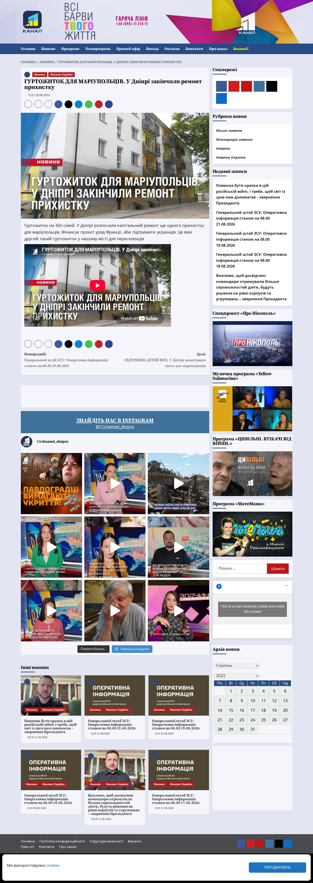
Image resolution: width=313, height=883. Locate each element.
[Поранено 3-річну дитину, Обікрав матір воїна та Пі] (51, 547)
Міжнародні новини (234, 139)
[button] (289, 49)
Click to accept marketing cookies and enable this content (252, 609)
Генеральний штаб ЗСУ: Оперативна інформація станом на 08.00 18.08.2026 (48, 799)
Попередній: (66, 360)
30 (241, 729)
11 (263, 700)
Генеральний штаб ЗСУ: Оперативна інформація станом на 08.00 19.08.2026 (176, 725)
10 (252, 700)
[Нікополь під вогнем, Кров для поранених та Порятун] (178, 547)
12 (274, 700)
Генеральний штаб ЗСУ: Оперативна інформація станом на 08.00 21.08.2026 (112, 725)
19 (274, 710)
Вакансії (240, 49)
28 (219, 729)
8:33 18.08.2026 (36, 808)
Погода (152, 49)
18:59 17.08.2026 (101, 819)
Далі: (165, 360)
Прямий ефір (128, 49)
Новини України (61, 74)
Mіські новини (229, 130)
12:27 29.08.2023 (39, 95)
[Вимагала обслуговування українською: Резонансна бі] (178, 610)
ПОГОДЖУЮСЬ (277, 867)
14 (219, 710)
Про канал (218, 49)
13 (285, 700)
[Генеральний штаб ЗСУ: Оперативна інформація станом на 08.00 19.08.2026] (178, 695)
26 (274, 720)
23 (241, 720)
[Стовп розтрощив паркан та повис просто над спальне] (115, 547)
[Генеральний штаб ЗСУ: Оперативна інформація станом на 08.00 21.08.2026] (115, 695)
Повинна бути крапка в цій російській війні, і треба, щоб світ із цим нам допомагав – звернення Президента (50, 726)
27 (285, 720)
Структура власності (106, 841)
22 (231, 720)
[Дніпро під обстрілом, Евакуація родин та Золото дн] (51, 610)
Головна (28, 49)
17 (252, 710)
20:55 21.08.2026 (37, 737)
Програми (70, 49)
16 (241, 710)
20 (285, 710)
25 (263, 720)
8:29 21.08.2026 (100, 733)
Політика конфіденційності (62, 841)
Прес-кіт (27, 846)
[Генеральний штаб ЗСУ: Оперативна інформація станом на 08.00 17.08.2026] (178, 770)
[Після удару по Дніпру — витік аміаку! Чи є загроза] (115, 610)
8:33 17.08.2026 (164, 808)
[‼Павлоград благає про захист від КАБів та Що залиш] (51, 483)
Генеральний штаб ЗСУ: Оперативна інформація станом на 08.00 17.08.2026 (176, 799)
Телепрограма (98, 49)
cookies (53, 865)
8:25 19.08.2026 (164, 733)
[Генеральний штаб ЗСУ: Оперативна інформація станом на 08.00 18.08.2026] (51, 770)
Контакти (194, 49)
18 (263, 710)
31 (252, 729)
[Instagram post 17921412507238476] (178, 483)
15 (231, 710)
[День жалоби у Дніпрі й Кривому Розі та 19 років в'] (115, 483)
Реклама (172, 49)
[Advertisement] (104, 395)
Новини (48, 49)
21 (219, 720)
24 (252, 720)
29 (231, 729)
